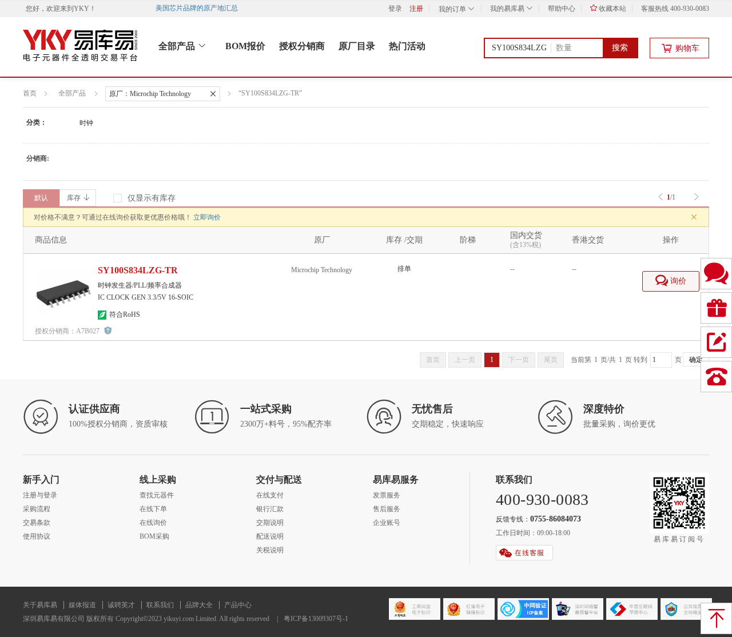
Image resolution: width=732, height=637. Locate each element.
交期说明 (270, 523)
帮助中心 (561, 9)
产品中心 (238, 605)
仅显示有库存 (152, 198)
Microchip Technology (321, 270)
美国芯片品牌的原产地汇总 (199, 8)
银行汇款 (270, 509)
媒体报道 (82, 605)
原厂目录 (357, 46)
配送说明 (270, 536)
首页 (30, 93)
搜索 (620, 47)
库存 (74, 198)
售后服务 (386, 509)
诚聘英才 (121, 605)
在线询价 (153, 523)
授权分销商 (302, 46)
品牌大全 (199, 605)
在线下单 (153, 509)
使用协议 (36, 536)
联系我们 (160, 605)
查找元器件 (157, 495)
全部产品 (177, 46)
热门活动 (407, 46)
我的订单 (453, 9)
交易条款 (36, 523)
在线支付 (270, 495)
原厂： (150, 94)
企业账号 (386, 523)
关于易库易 (40, 605)
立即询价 (207, 217)
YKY (81, 9)
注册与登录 (40, 495)
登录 (395, 9)
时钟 (86, 123)
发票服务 (386, 495)
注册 (416, 9)
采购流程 (36, 509)
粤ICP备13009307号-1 (316, 619)
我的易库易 (508, 9)
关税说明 (270, 550)
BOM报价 (245, 46)
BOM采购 (154, 536)
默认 (41, 198)
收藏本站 (611, 9)
